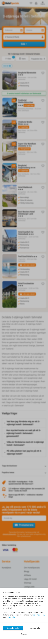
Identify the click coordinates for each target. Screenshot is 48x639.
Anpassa (24, 634)
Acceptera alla (13, 628)
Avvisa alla (35, 628)
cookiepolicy (11, 617)
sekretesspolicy (39, 615)
